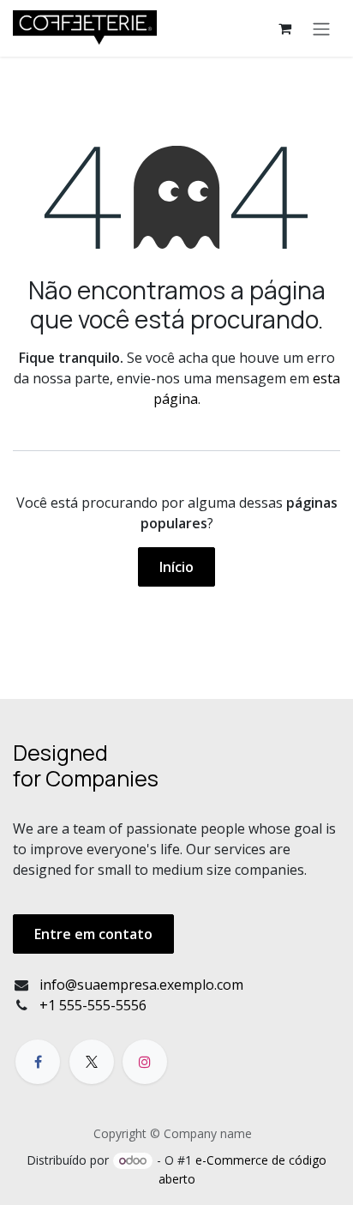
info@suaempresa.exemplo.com (141, 984)
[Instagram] (145, 1061)
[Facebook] (37, 1061)
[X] (91, 1061)
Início (176, 566)
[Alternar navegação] (321, 28)
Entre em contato (93, 934)
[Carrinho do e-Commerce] (284, 28)
